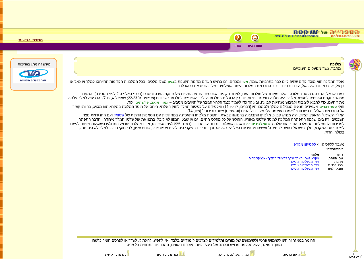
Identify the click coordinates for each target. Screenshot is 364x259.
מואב (155, 102)
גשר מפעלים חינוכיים (305, 161)
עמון (165, 102)
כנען (171, 81)
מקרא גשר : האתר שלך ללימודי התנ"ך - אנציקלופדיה (284, 158)
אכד (245, 81)
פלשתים (142, 102)
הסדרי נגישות (30, 40)
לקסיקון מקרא (305, 144)
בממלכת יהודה (258, 124)
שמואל (119, 115)
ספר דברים (328, 106)
